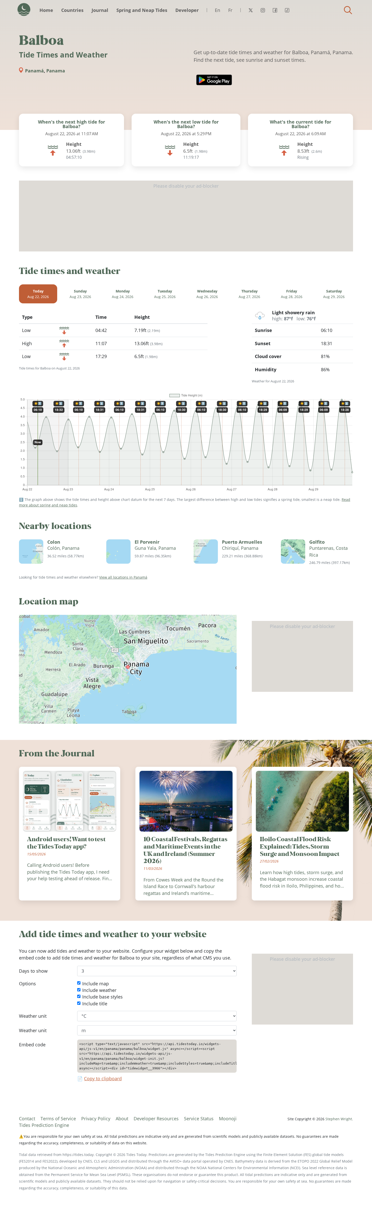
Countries (72, 10)
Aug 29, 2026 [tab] (334, 294)
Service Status (199, 1118)
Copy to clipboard (103, 1078)
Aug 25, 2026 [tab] (165, 294)
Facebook (275, 10)
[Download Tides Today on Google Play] (214, 80)
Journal (100, 10)
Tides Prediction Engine (44, 1125)
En (217, 10)
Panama (55, 71)
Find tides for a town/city (348, 10)
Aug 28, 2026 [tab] (291, 294)
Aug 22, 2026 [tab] (38, 294)
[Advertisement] (186, 216)
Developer (187, 10)
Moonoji (228, 1118)
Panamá (34, 71)
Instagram (263, 10)
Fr (230, 10)
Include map (95, 983)
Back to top (358, 1202)
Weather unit (33, 1016)
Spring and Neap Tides (141, 10)
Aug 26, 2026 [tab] (207, 294)
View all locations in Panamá (123, 577)
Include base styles (102, 997)
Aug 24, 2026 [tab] (122, 294)
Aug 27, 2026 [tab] (249, 294)
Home (46, 10)
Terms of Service (58, 1118)
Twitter (250, 10)
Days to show (33, 971)
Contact (27, 1118)
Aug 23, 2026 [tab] (80, 294)
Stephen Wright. (339, 1118)
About (122, 1118)
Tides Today (23, 9)
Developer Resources (156, 1118)
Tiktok (287, 10)
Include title (94, 1004)
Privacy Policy (95, 1118)
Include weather (99, 990)
